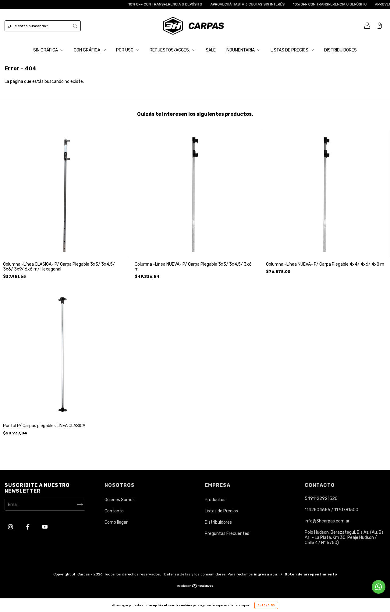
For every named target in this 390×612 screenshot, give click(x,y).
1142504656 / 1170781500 (331, 509)
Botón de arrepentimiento (311, 574)
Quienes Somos (120, 499)
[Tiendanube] (195, 586)
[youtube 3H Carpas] (45, 526)
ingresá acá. (266, 574)
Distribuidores (218, 522)
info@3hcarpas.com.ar (327, 521)
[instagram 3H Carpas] (11, 526)
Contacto (114, 511)
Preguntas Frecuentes (227, 533)
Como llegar (116, 522)
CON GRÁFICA (87, 50)
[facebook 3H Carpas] (28, 526)
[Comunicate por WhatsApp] (378, 587)
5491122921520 (321, 498)
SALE (211, 50)
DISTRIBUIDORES (340, 50)
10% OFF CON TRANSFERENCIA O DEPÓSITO (154, 4)
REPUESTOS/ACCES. (170, 50)
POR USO (125, 50)
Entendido (266, 605)
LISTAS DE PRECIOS (290, 50)
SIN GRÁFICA (46, 50)
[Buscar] (75, 26)
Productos (215, 499)
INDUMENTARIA (241, 50)
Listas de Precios (221, 511)
